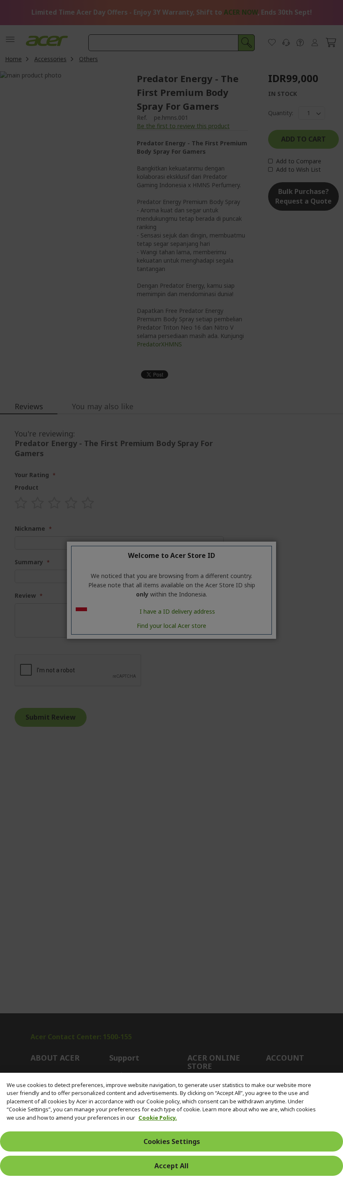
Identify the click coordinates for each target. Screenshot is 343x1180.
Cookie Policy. (157, 1117)
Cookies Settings (171, 1141)
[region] (171, 1126)
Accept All (171, 1165)
